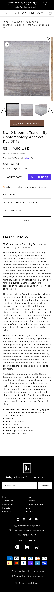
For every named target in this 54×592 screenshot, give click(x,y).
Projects (6, 508)
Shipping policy (35, 576)
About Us (6, 511)
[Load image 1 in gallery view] (12, 110)
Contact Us (31, 500)
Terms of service (36, 571)
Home (5, 22)
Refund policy (18, 576)
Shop (4, 497)
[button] (3, 13)
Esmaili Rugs (32, 582)
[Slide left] (3, 110)
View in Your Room (28, 123)
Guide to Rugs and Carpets (35, 506)
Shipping (6, 153)
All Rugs (17, 22)
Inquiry (27, 220)
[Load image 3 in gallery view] (41, 110)
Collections (7, 500)
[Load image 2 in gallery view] (27, 110)
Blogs (28, 497)
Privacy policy (18, 571)
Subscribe (45, 486)
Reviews (30, 511)
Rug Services (8, 504)
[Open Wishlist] (46, 13)
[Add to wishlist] (48, 39)
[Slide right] (50, 110)
